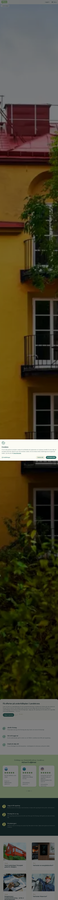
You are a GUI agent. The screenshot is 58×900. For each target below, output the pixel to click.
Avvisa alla (40, 457)
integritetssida (17, 453)
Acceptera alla (51, 457)
